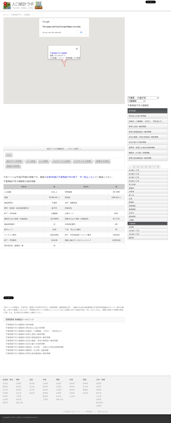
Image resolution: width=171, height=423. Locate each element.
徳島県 (85, 383)
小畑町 (131, 220)
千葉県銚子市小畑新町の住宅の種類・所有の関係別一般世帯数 (32, 341)
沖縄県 (98, 406)
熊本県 (98, 393)
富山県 (32, 387)
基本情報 (132, 111)
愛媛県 (85, 390)
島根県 (72, 387)
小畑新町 (26, 15)
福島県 (5, 403)
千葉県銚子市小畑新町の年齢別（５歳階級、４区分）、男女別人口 (34, 331)
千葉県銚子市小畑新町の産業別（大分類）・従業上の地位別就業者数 (35, 347)
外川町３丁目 (134, 177)
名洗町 (131, 227)
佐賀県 (98, 387)
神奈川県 (19, 403)
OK (81, 32)
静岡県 (45, 393)
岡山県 (72, 390)
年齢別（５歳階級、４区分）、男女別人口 (145, 121)
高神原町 (132, 217)
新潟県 (32, 383)
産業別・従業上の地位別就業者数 (142, 148)
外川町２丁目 (134, 174)
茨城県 (18, 383)
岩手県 (5, 390)
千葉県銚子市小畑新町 (58, 53)
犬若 (130, 199)
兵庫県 (58, 393)
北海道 (5, 383)
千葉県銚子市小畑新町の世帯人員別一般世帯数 (25, 334)
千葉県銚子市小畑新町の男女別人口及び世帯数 (25, 328)
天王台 (131, 213)
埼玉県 (18, 393)
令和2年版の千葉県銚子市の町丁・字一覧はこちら (70, 177)
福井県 (32, 393)
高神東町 (132, 206)
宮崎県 (98, 399)
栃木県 (18, 387)
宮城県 (5, 393)
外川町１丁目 (134, 170)
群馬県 (18, 390)
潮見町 (131, 202)
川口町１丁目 (134, 231)
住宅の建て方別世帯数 (137, 142)
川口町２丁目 (134, 234)
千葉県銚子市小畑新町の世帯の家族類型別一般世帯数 (28, 337)
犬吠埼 (131, 192)
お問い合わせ (102, 412)
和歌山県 (59, 399)
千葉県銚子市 (16, 15)
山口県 (72, 396)
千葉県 (18, 396)
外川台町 (132, 184)
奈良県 (58, 396)
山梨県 (45, 383)
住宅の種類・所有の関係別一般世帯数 (143, 137)
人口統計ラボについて (72, 412)
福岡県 (98, 383)
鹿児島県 (99, 403)
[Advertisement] (64, 125)
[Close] (77, 49)
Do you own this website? (51, 32)
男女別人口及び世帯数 (137, 116)
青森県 (5, 387)
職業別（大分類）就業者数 (139, 153)
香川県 (85, 387)
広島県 (72, 393)
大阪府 (58, 390)
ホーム (6, 15)
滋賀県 (58, 383)
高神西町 (132, 209)
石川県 (32, 390)
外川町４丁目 (134, 181)
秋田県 (5, 396)
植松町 (131, 238)
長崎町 (131, 188)
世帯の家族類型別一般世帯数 (140, 132)
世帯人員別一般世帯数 (137, 126)
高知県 (85, 393)
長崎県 (98, 390)
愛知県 (45, 396)
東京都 (18, 399)
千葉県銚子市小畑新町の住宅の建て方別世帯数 (25, 344)
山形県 (5, 399)
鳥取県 (72, 383)
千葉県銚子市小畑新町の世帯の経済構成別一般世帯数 (28, 353)
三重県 (45, 399)
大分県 (98, 396)
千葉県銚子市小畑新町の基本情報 (20, 325)
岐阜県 (45, 390)
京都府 (58, 387)
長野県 (45, 387)
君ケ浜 (131, 195)
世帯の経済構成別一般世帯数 (140, 158)
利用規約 (89, 412)
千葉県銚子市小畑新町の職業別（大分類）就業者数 (27, 350)
